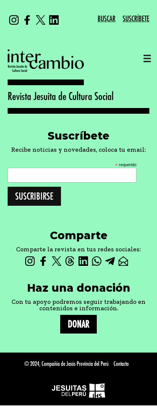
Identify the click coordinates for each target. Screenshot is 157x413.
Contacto (121, 364)
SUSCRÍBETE (136, 18)
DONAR (78, 324)
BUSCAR (106, 18)
